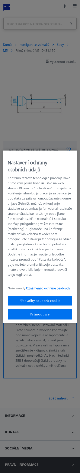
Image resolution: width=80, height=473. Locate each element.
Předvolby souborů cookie (39, 300)
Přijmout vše (40, 314)
